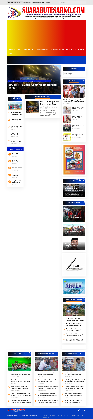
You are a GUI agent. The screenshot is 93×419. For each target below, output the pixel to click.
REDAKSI (45, 415)
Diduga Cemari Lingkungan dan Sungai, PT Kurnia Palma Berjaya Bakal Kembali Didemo (21, 394)
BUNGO (16, 81)
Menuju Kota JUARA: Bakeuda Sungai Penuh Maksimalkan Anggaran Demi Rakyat (73, 394)
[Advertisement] (46, 34)
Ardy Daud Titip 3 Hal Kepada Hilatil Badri (16, 181)
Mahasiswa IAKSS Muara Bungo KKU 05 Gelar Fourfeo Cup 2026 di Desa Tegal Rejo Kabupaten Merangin (16, 113)
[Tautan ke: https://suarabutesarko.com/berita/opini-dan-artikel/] (84, 180)
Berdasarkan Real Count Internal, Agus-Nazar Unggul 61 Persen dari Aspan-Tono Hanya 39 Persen (78, 135)
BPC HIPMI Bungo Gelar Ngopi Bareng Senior (32, 86)
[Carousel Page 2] (72, 194)
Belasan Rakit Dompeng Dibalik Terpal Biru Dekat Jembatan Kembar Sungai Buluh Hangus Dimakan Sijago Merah (75, 329)
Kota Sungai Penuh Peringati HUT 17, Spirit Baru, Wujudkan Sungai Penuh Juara (75, 380)
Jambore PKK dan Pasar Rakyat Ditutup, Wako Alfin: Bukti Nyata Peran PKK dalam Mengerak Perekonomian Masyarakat (74, 387)
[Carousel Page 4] (76, 194)
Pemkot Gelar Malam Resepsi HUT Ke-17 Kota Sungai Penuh (73, 373)
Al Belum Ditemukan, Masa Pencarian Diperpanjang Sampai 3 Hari (17, 174)
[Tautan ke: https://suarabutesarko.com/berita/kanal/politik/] (84, 80)
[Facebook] (79, 410)
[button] (84, 2)
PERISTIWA (47, 81)
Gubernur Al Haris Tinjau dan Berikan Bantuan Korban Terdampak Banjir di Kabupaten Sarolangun (47, 373)
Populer (11, 149)
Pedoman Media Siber (76, 415)
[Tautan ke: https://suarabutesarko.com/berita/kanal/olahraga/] (84, 202)
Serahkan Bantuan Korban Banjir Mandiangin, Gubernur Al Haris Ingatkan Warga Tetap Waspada (48, 387)
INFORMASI (28, 81)
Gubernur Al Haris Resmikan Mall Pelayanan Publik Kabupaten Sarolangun (48, 401)
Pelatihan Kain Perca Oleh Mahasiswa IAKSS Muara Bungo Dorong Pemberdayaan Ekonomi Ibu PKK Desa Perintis (21, 373)
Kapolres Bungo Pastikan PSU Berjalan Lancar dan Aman (77, 117)
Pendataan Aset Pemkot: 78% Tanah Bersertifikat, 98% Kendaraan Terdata (73, 401)
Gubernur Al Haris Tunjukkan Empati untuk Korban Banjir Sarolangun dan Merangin (16, 127)
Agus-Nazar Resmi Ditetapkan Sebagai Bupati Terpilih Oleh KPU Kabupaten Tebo (78, 126)
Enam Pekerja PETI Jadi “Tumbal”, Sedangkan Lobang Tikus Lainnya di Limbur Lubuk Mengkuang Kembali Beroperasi (75, 319)
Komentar (19, 149)
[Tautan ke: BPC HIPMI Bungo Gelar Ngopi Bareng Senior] (32, 107)
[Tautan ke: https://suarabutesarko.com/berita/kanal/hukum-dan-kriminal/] (84, 299)
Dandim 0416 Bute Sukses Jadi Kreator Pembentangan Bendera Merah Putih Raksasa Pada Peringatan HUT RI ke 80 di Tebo (21, 401)
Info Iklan (46, 417)
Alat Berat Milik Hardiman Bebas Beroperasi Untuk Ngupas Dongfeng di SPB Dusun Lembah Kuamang (74, 324)
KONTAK (52, 415)
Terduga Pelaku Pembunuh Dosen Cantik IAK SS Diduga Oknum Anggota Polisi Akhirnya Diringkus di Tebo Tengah (20, 387)
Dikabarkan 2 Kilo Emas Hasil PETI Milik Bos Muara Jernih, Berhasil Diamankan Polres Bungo (16, 120)
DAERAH (22, 81)
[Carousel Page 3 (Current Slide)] (74, 194)
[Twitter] (82, 410)
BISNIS (11, 81)
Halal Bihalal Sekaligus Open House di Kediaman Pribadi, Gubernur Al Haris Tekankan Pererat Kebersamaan (16, 134)
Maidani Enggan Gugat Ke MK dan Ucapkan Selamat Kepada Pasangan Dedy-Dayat (74, 101)
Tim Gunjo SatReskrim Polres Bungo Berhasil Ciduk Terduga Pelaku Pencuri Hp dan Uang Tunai (75, 340)
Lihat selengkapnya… (45, 115)
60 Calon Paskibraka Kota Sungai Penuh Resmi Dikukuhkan (17, 161)
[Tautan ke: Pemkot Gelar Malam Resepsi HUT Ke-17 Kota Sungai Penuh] (73, 364)
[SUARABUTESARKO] (46, 12)
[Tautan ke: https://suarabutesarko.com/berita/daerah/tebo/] (30, 353)
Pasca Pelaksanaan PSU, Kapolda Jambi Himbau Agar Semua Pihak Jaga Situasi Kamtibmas (78, 108)
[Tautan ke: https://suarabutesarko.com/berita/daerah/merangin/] (21, 98)
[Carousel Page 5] (78, 194)
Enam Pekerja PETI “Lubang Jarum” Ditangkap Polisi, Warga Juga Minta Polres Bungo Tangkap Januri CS (74, 334)
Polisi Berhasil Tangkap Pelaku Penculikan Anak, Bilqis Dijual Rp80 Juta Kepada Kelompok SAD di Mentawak (16, 140)
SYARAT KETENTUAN (62, 415)
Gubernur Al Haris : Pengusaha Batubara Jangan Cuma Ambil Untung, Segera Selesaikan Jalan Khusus (47, 394)
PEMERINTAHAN (38, 81)
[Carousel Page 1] (70, 194)
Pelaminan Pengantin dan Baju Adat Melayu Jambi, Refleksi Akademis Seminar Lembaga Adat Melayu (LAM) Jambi (74, 189)
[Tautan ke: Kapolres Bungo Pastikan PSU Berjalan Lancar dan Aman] (67, 119)
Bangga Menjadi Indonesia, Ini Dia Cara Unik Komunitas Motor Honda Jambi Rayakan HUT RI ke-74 (17, 167)
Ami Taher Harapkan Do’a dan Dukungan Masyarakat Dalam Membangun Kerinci (16, 154)
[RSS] (85, 410)
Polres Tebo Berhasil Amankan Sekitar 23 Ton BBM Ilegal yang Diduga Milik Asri (20, 380)
